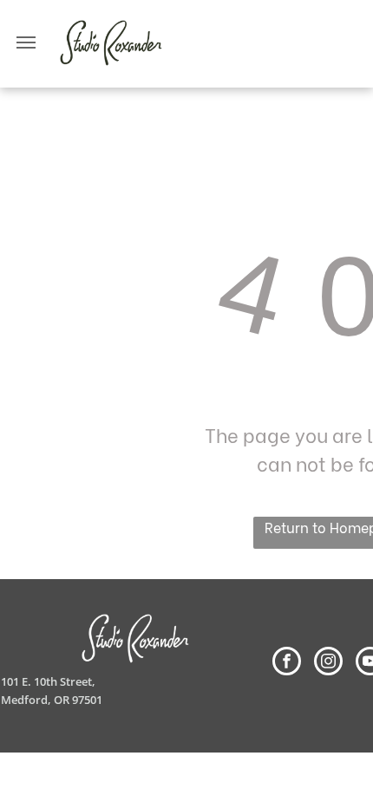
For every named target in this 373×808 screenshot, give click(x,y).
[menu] (26, 42)
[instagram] (328, 663)
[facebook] (286, 663)
